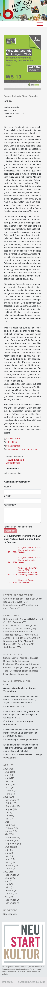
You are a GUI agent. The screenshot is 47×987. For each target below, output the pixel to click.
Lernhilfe (25, 449)
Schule (33, 449)
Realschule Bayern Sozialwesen (26, 581)
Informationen (12, 449)
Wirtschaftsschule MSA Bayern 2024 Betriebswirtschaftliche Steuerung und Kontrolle (28, 571)
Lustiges (34, 671)
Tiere (5, 671)
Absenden (10, 531)
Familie (34, 658)
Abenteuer (24, 658)
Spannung (35, 664)
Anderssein (24, 661)
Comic (15, 658)
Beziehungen (22, 664)
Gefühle (7, 661)
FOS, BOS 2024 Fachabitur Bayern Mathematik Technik (29, 560)
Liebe (25, 671)
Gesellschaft (15, 671)
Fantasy (37, 668)
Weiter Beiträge (13, 463)
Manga (28, 668)
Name (7, 487)
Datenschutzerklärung (31, 982)
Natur (14, 661)
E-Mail (7, 496)
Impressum (8, 982)
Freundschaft (9, 668)
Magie (20, 668)
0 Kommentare (13, 446)
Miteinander (8, 664)
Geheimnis (23, 674)
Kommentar (10, 505)
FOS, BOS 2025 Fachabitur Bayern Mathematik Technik (29, 550)
